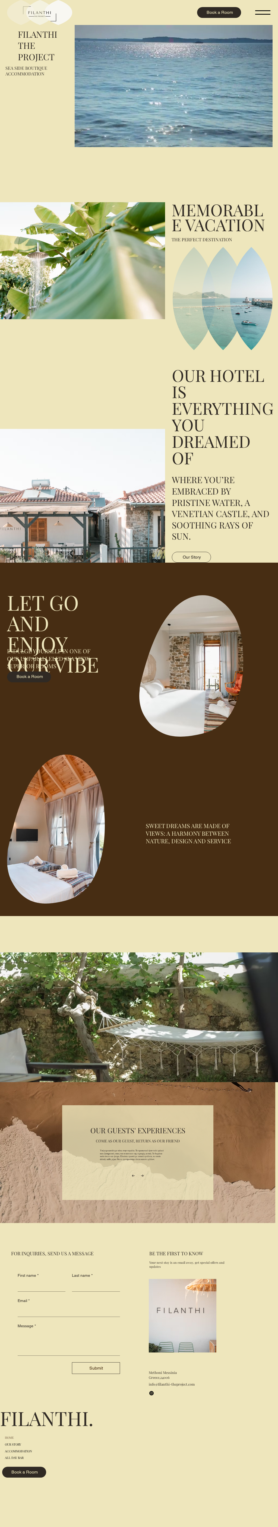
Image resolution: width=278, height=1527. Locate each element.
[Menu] (263, 12)
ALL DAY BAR (14, 1458)
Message (27, 1326)
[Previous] (133, 1175)
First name (28, 1275)
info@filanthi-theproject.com (172, 1384)
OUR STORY (13, 1444)
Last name (82, 1275)
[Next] (142, 1175)
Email (24, 1300)
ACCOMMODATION (18, 1451)
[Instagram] (151, 1393)
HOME (9, 1438)
